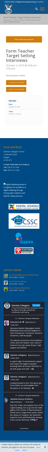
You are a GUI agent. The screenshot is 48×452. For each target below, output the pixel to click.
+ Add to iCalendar (16, 89)
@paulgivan (29, 328)
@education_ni (31, 322)
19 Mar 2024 (14, 380)
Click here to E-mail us (19, 164)
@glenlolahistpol (16, 402)
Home (16, 20)
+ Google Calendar (16, 82)
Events (21, 20)
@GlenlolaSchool (17, 330)
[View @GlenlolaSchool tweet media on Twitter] (32, 388)
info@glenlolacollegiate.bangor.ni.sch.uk (29, 2)
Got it (24, 450)
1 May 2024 (14, 325)
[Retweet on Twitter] (16, 318)
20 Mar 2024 (14, 358)
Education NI (15, 322)
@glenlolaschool (34, 355)
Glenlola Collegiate (18, 355)
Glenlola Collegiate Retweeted (28, 318)
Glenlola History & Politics (21, 399)
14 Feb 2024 (29, 402)
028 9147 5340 (9, 2)
